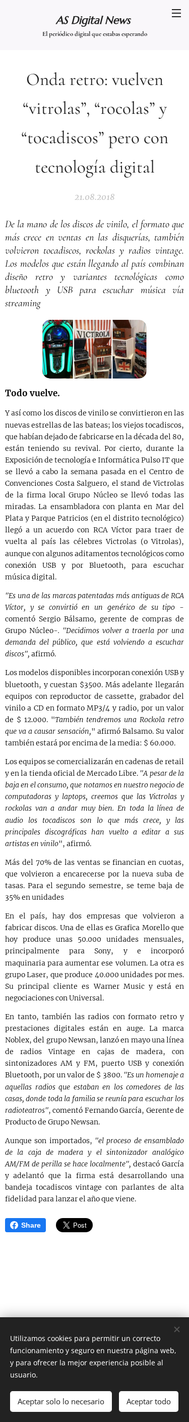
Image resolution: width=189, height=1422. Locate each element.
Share (31, 1225)
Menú (176, 13)
